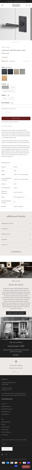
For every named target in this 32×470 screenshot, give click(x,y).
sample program (24, 1)
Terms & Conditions (6, 432)
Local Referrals (5, 414)
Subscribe (7, 449)
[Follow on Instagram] (2, 454)
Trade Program (5, 429)
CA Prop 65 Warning (16, 251)
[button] (26, 466)
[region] (16, 365)
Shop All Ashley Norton (16, 313)
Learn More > (16, 354)
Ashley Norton (6, 47)
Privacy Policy (5, 434)
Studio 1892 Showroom (7, 409)
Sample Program (6, 427)
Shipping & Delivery (6, 421)
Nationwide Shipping (16, 365)
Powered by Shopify (22, 459)
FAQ (2, 419)
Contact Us (4, 403)
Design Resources (6, 411)
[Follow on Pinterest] (6, 454)
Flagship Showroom (6, 406)
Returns (3, 424)
